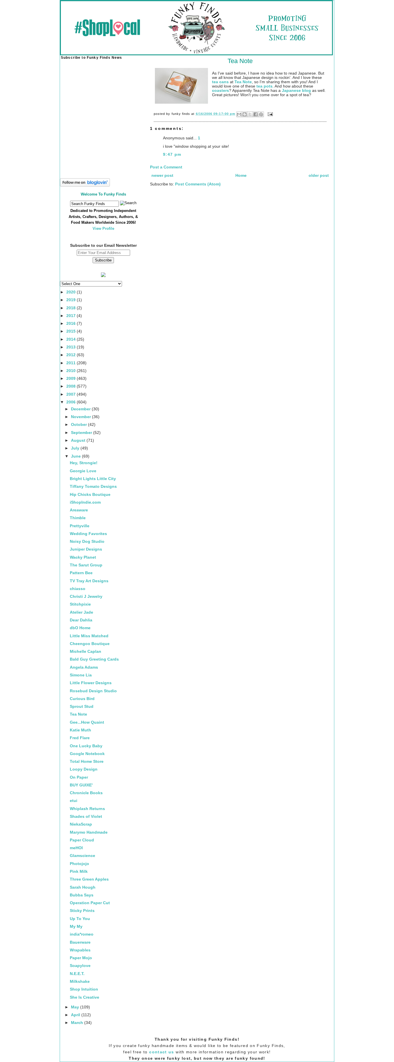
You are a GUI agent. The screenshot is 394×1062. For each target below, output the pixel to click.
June (76, 456)
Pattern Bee (81, 573)
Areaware (79, 510)
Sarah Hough (82, 887)
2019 (71, 300)
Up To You (80, 919)
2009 (71, 378)
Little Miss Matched (89, 636)
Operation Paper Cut (90, 903)
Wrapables (80, 950)
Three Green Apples (89, 879)
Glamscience (82, 856)
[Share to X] (250, 114)
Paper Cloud (82, 840)
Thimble (78, 518)
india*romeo (81, 934)
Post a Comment (166, 167)
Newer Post (162, 175)
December (81, 409)
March (77, 1023)
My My (76, 926)
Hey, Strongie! (83, 463)
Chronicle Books (86, 793)
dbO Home (80, 628)
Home (241, 175)
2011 (71, 363)
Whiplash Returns (87, 809)
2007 (71, 394)
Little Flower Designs (91, 683)
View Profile (103, 228)
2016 (71, 323)
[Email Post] (269, 113)
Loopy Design (83, 769)
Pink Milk (79, 871)
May (75, 1007)
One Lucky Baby (86, 746)
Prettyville (79, 526)
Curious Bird (82, 699)
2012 (71, 355)
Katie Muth (80, 730)
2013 (71, 347)
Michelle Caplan (85, 651)
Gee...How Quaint (87, 722)
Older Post (319, 175)
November (81, 417)
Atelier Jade (81, 612)
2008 (71, 386)
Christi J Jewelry (86, 596)
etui (73, 801)
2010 (71, 371)
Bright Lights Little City (93, 479)
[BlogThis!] (244, 114)
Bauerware (80, 942)
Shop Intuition (84, 989)
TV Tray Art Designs (89, 581)
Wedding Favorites (88, 534)
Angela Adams (84, 667)
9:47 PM (172, 154)
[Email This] (239, 114)
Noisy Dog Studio (87, 541)
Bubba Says (81, 895)
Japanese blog (296, 90)
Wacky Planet (83, 557)
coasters (220, 90)
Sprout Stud (81, 706)
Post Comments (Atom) (198, 184)
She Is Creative (84, 997)
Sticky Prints (82, 911)
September (82, 433)
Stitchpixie (80, 604)
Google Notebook (87, 754)
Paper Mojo (81, 958)
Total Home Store (87, 761)
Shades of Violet (86, 816)
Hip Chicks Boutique (90, 494)
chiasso (77, 589)
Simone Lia (81, 675)
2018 (71, 308)
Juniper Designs (86, 549)
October (79, 424)
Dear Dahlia (81, 620)
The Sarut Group (86, 565)
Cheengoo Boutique (90, 644)
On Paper (79, 777)
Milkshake (80, 981)
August (79, 440)
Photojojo (79, 864)
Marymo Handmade (89, 832)
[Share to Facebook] (255, 114)
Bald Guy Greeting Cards (94, 659)
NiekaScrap (81, 824)
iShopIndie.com (85, 502)
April (76, 1015)
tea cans (220, 82)
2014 (71, 339)
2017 (71, 316)
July (75, 448)
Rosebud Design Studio (93, 691)
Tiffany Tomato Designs (93, 486)
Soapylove (80, 966)
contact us (161, 1052)
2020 (71, 292)
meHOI (76, 848)
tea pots (264, 86)
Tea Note (78, 714)
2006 (71, 402)
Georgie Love (83, 471)
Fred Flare (80, 738)
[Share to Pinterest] (261, 114)
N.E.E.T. (77, 974)
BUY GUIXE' (81, 785)
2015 (71, 331)
